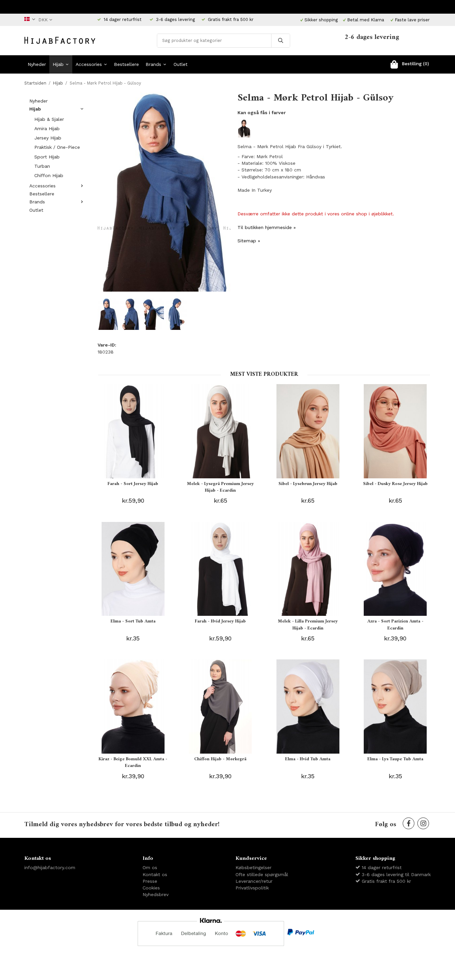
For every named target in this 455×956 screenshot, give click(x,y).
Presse (150, 881)
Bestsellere (126, 64)
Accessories (89, 64)
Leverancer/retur (253, 881)
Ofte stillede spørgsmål (261, 874)
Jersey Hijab (47, 137)
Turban (42, 166)
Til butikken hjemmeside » (266, 227)
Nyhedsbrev (156, 894)
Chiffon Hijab (48, 175)
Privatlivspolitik (252, 887)
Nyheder (37, 64)
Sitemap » (248, 240)
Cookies (151, 887)
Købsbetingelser (253, 867)
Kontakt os (155, 874)
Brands (153, 64)
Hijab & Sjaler (49, 119)
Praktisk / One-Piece (57, 147)
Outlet (181, 64)
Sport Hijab (47, 156)
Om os (150, 867)
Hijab (58, 64)
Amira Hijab (47, 128)
